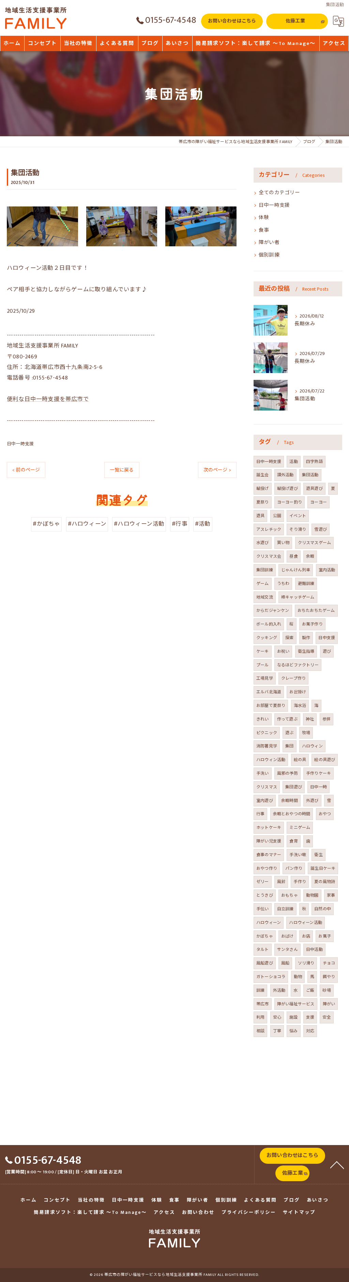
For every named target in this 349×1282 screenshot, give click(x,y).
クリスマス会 (268, 556)
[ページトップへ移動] (337, 1164)
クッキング (266, 637)
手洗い (262, 773)
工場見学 (264, 678)
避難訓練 (306, 583)
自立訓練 (285, 909)
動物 (298, 976)
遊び (327, 651)
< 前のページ (26, 470)
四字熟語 (314, 461)
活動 (293, 461)
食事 (264, 230)
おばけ (287, 936)
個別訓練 (269, 255)
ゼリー (262, 881)
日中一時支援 (20, 444)
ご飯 (310, 990)
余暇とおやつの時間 (291, 813)
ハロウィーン (268, 922)
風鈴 (281, 881)
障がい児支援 (268, 841)
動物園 (312, 895)
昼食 (293, 556)
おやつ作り (266, 868)
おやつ (325, 813)
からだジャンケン (272, 610)
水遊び (262, 542)
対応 (310, 1031)
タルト (262, 949)
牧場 (306, 732)
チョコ (329, 963)
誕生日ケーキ (322, 868)
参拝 (326, 719)
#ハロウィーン (87, 524)
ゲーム (262, 583)
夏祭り (262, 502)
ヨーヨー (318, 502)
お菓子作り (312, 624)
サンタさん (287, 949)
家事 (331, 895)
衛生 (318, 854)
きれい (262, 719)
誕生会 (262, 475)
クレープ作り (293, 678)
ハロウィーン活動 (305, 922)
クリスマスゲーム (314, 542)
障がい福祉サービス (296, 1004)
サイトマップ (299, 1212)
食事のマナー (268, 854)
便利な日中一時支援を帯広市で (48, 399)
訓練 (260, 990)
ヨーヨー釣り (289, 502)
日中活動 (314, 949)
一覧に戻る (122, 470)
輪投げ (262, 488)
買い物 (283, 542)
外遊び (312, 800)
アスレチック (268, 529)
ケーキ (262, 651)
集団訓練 (264, 570)
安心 (277, 1017)
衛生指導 (306, 651)
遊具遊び (314, 488)
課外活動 (285, 475)
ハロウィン (312, 746)
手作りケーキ (318, 773)
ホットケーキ (268, 827)
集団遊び (293, 787)
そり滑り (297, 529)
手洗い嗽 (297, 854)
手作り (299, 881)
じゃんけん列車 (295, 570)
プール (262, 665)
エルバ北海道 (268, 692)
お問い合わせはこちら (232, 21)
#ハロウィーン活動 (139, 524)
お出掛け (297, 692)
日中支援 (326, 637)
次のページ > (217, 470)
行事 (260, 813)
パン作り (293, 868)
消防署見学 (266, 746)
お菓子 (324, 936)
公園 (277, 515)
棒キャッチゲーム (298, 597)
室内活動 (327, 570)
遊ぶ (289, 732)
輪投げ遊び (287, 488)
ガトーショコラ (270, 976)
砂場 (326, 990)
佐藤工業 (295, 21)
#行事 (179, 524)
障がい (329, 1004)
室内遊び (264, 800)
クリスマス (266, 787)
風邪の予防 (287, 773)
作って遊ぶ (287, 719)
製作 (306, 637)
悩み (293, 1031)
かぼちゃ (264, 936)
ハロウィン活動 (270, 759)
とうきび (264, 895)
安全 (326, 1017)
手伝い (262, 909)
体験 (264, 218)
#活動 (203, 524)
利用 (260, 1017)
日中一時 (318, 787)
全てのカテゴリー (279, 193)
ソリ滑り (306, 963)
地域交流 (264, 597)
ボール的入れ (268, 624)
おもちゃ (289, 895)
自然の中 (322, 909)
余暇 (310, 556)
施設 (293, 1017)
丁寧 (277, 1031)
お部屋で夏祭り (270, 705)
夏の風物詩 (324, 881)
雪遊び (320, 529)
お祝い (283, 651)
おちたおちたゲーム (316, 610)
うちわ (283, 583)
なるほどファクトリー (298, 665)
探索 (289, 637)
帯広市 (262, 1004)
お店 (306, 936)
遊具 (260, 515)
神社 (310, 719)
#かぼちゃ (46, 524)
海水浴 (300, 705)
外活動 (279, 990)
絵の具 (300, 759)
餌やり (329, 976)
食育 (293, 841)
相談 (260, 1031)
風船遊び (264, 963)
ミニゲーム (299, 827)
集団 (289, 746)
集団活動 (310, 475)
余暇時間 (289, 800)
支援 (310, 1017)
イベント (297, 515)
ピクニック (266, 732)
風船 (285, 963)
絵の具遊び (324, 759)
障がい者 (269, 242)
